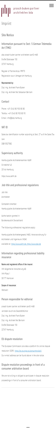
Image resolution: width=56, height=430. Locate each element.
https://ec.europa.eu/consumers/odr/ (28, 351)
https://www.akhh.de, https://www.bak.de (26, 244)
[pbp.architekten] (20, 11)
